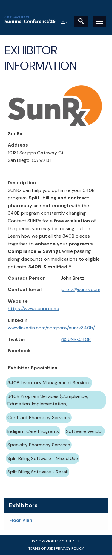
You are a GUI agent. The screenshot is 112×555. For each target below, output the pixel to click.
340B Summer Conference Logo (30, 19)
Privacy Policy (70, 548)
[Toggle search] (81, 21)
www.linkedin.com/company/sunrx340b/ (51, 328)
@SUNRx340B (76, 339)
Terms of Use (40, 548)
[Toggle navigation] (99, 21)
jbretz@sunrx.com (80, 289)
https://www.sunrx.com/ (33, 308)
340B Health (69, 541)
